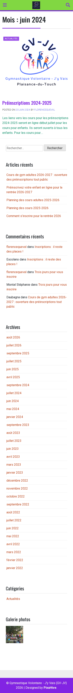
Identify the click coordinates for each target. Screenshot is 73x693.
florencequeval (44, 109)
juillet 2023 (13, 441)
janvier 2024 (14, 417)
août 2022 (13, 512)
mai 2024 (12, 409)
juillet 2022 (13, 520)
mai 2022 (12, 536)
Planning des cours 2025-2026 (27, 208)
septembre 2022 (17, 504)
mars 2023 (13, 464)
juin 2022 (12, 528)
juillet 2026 (13, 345)
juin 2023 (12, 449)
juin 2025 (12, 369)
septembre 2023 (17, 425)
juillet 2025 (13, 361)
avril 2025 (13, 377)
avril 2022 (13, 544)
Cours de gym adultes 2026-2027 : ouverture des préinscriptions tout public (36, 301)
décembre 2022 (17, 480)
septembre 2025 (17, 353)
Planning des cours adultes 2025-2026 (32, 200)
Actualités (11, 38)
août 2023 (13, 433)
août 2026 (13, 337)
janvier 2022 (14, 568)
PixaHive (50, 688)
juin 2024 (12, 401)
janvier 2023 (14, 472)
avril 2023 (13, 457)
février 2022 (14, 560)
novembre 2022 (17, 488)
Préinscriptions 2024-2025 (27, 102)
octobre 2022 (15, 496)
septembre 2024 (17, 385)
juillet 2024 (13, 393)
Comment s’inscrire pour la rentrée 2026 (33, 216)
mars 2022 (13, 552)
